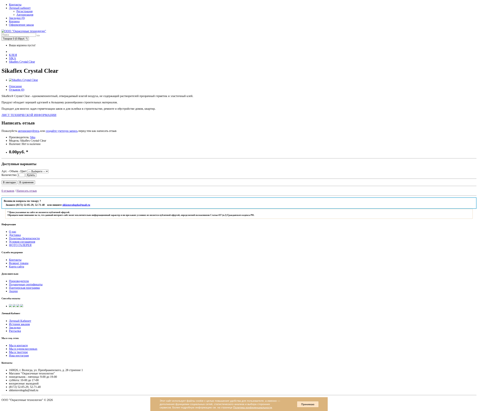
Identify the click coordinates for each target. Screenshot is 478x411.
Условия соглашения (22, 241)
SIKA (12, 58)
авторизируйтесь (28, 130)
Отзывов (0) (16, 89)
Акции (13, 291)
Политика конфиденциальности (252, 407)
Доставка (15, 235)
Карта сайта (16, 266)
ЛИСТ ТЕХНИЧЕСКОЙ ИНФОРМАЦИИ (28, 115)
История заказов (19, 324)
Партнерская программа (24, 287)
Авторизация (24, 14)
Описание (15, 86)
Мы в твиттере (18, 352)
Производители (19, 281)
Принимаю (307, 404)
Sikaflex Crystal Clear (22, 61)
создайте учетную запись (62, 130)
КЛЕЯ (13, 55)
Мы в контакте (18, 345)
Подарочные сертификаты (26, 284)
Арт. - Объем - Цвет (14, 171)
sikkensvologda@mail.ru (76, 205)
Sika (32, 137)
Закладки (15, 327)
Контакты (15, 4)
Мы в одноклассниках (23, 348)
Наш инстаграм (19, 355)
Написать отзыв (26, 190)
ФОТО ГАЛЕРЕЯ (20, 245)
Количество (8, 174)
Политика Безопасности (24, 238)
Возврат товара (18, 263)
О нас (12, 231)
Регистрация (24, 11)
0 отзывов (7, 190)
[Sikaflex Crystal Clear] (23, 80)
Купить (31, 175)
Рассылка (15, 330)
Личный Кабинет (20, 320)
